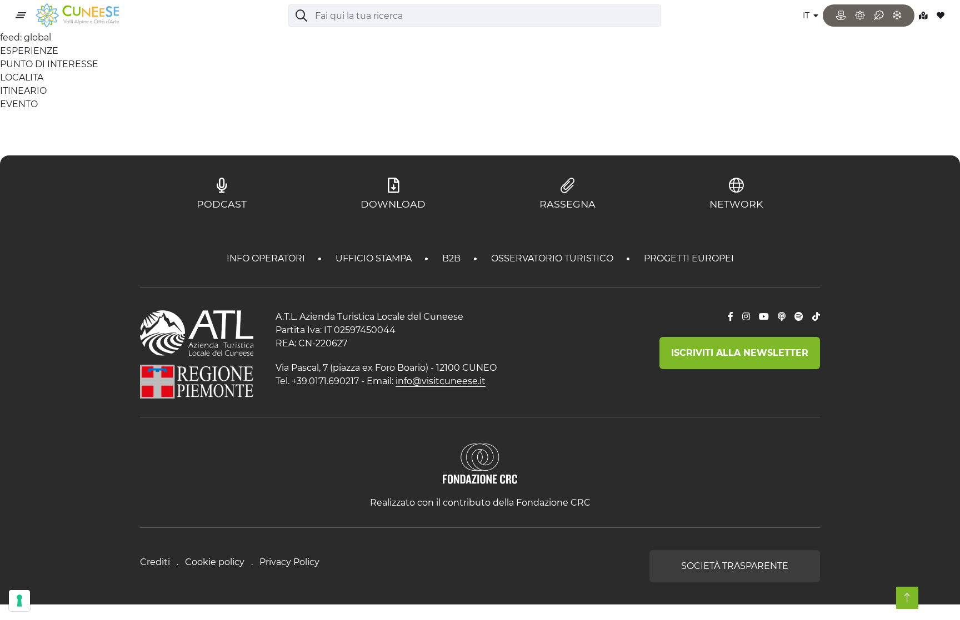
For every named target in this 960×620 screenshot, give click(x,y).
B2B (452, 258)
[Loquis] (782, 317)
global (37, 37)
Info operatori (267, 258)
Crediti (155, 562)
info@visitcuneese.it (441, 381)
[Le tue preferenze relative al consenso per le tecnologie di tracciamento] (19, 600)
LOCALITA (21, 77)
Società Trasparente (734, 566)
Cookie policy (214, 562)
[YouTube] (764, 317)
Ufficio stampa (375, 258)
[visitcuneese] (77, 16)
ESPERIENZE (29, 51)
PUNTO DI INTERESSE (49, 64)
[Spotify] (798, 317)
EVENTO (19, 104)
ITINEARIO (23, 90)
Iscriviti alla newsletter (739, 352)
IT (807, 16)
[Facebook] (730, 317)
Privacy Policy (289, 562)
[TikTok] (816, 317)
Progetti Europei (689, 258)
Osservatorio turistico (553, 258)
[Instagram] (746, 317)
